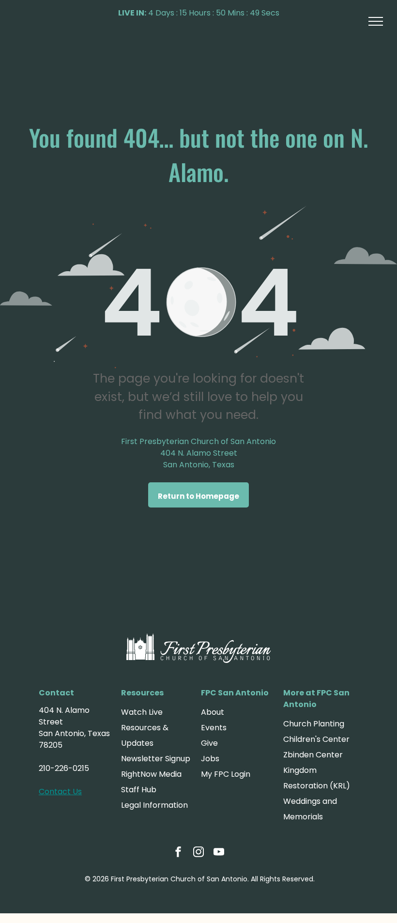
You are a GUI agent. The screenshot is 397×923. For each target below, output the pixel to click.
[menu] (375, 21)
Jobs (210, 758)
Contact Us (60, 791)
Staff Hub (138, 789)
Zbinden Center (313, 754)
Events (214, 727)
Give (209, 743)
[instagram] (198, 853)
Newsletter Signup (155, 758)
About (212, 712)
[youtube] (219, 853)
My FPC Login (225, 774)
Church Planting (313, 723)
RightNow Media (151, 774)
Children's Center (316, 739)
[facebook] (178, 853)
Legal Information (154, 805)
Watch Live (142, 712)
